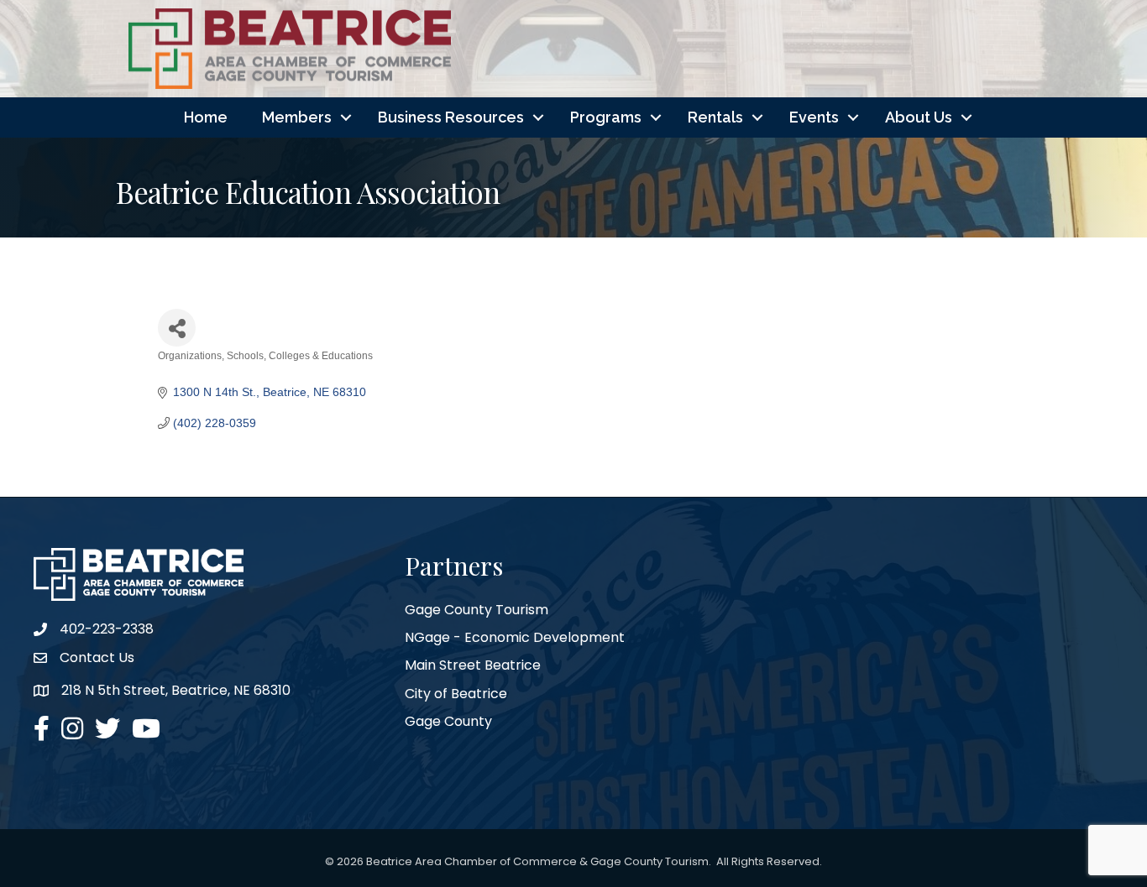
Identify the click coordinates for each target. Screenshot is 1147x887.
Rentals (715, 117)
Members (297, 117)
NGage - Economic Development (515, 637)
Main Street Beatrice (473, 665)
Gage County (448, 721)
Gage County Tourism (476, 609)
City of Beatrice (456, 693)
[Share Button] (177, 328)
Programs (606, 117)
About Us (918, 117)
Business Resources (451, 117)
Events (814, 117)
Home (206, 117)
